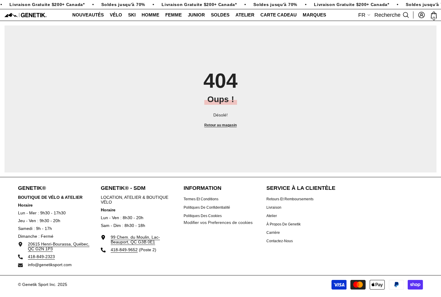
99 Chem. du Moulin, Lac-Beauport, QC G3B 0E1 (135, 239)
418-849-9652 (124, 249)
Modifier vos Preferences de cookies (218, 222)
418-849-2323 (41, 256)
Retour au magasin (220, 125)
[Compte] (421, 15)
